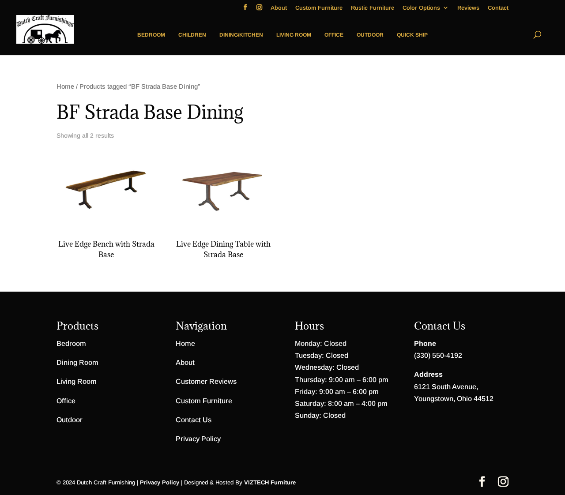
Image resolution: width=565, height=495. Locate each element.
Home (65, 86)
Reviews (468, 8)
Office (333, 35)
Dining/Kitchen (241, 35)
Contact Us (193, 420)
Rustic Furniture (372, 8)
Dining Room (77, 362)
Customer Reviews (206, 381)
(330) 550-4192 (438, 355)
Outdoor (370, 35)
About (279, 8)
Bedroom (151, 35)
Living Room (293, 35)
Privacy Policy (198, 438)
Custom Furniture (319, 8)
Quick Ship (412, 35)
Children (192, 35)
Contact (498, 8)
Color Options (421, 8)
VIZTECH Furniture (270, 482)
